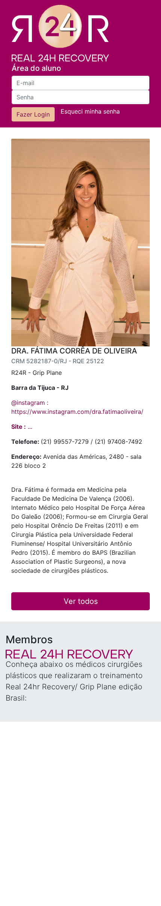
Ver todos (81, 601)
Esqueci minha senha (90, 111)
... (21, 426)
